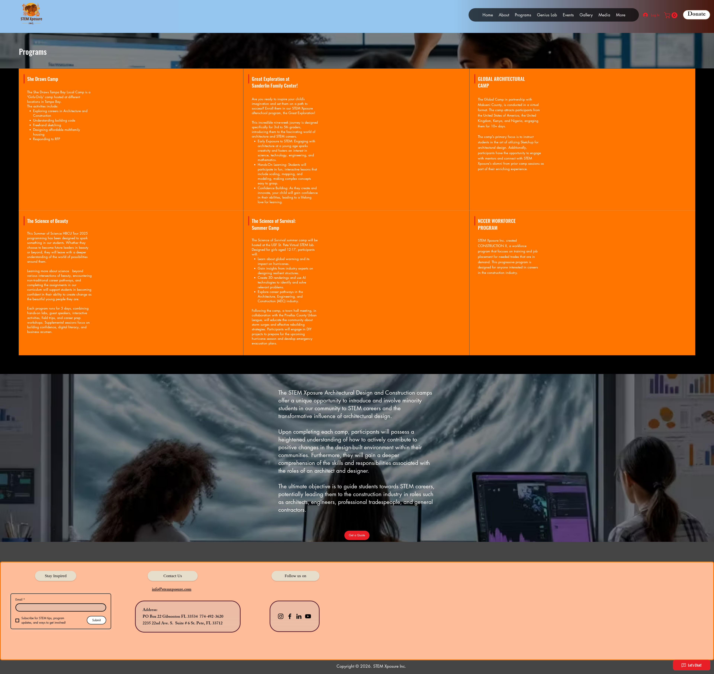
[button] (671, 15)
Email (20, 600)
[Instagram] (280, 616)
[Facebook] (289, 616)
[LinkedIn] (299, 616)
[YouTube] (308, 616)
